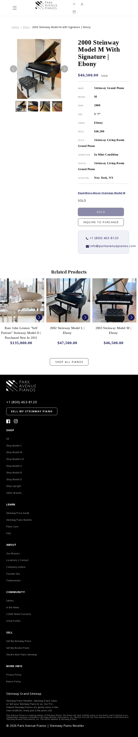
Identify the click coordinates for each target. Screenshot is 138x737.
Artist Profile (13, 620)
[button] (15, 8)
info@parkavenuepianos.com (113, 246)
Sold (101, 212)
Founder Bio (13, 573)
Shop (26, 27)
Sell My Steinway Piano (18, 641)
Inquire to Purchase (101, 222)
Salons (10, 600)
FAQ (8, 533)
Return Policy (13, 681)
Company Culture (16, 567)
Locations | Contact (17, 560)
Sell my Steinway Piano (32, 411)
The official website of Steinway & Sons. (58, 719)
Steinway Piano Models (19, 519)
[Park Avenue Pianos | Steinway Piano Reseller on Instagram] (16, 421)
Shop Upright (13, 486)
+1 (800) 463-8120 (104, 238)
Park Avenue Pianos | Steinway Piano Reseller (50, 726)
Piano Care (12, 526)
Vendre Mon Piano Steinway (21, 654)
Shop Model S (13, 445)
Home (15, 27)
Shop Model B (14, 472)
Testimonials (13, 580)
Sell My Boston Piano (17, 647)
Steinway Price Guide (17, 513)
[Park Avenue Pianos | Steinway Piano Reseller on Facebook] (8, 421)
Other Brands (13, 492)
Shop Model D (14, 479)
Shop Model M (14, 452)
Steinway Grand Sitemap (23, 694)
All (7, 438)
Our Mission (13, 553)
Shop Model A (14, 465)
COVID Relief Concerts (18, 614)
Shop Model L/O (15, 459)
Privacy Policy (13, 674)
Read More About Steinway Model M (101, 193)
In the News (12, 607)
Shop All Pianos (69, 362)
